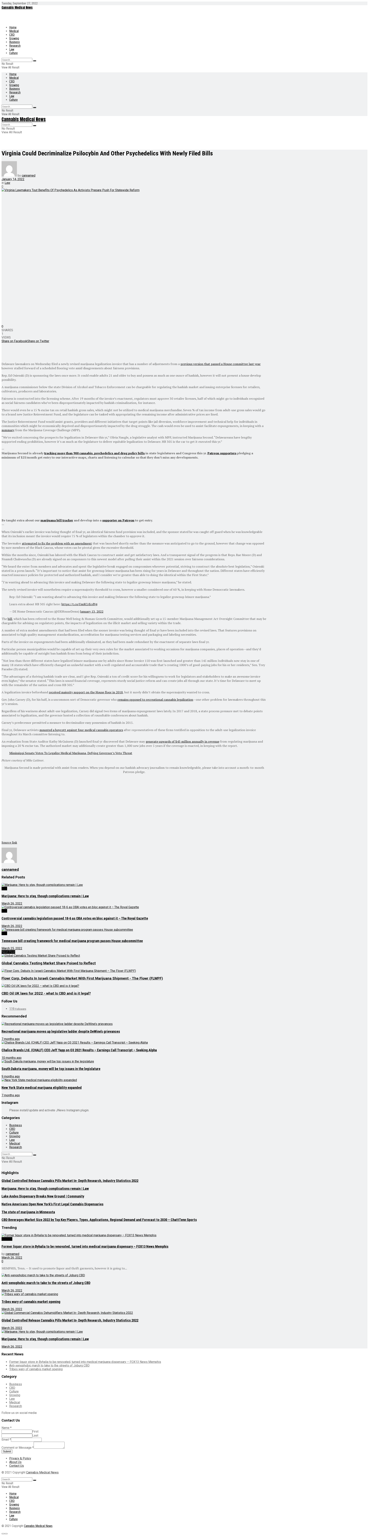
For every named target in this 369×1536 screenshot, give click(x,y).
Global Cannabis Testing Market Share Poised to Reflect (49, 963)
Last (35, 1435)
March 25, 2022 (12, 948)
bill (10, 619)
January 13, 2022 (91, 611)
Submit (7, 1451)
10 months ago (12, 1058)
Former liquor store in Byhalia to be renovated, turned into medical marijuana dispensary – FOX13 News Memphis (85, 1246)
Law (11, 49)
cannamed (28, 175)
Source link (9, 842)
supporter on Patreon (118, 520)
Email (6, 1439)
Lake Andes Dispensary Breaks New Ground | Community (43, 1196)
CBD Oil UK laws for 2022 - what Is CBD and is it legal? (46, 993)
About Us (15, 1462)
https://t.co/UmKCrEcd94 (79, 604)
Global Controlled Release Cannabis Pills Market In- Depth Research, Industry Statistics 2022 (70, 1181)
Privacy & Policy (20, 1458)
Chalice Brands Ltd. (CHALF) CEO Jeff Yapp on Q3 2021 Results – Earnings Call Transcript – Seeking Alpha (79, 1050)
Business (14, 42)
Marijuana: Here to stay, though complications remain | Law (45, 896)
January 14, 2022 (13, 179)
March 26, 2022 (12, 903)
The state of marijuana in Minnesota (28, 1212)
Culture (13, 53)
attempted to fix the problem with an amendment (57, 543)
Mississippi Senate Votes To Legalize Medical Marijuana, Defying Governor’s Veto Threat (70, 753)
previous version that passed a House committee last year (220, 364)
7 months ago (11, 1039)
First (35, 1431)
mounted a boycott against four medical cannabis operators (81, 730)
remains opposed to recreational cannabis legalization (155, 699)
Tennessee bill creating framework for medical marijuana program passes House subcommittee (72, 941)
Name (7, 1428)
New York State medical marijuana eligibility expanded (42, 1088)
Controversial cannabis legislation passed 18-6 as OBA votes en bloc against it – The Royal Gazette (75, 918)
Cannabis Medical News (17, 7)
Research (15, 46)
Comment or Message (18, 1447)
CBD (12, 35)
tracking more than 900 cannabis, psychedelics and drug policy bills (94, 453)
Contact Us (16, 1466)
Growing (14, 38)
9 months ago (11, 1076)
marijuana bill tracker (57, 520)
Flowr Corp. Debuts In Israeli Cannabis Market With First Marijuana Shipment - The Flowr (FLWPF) (82, 978)
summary (8, 430)
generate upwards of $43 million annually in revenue (182, 741)
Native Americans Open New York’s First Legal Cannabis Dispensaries (52, 1204)
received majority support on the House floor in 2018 (86, 692)
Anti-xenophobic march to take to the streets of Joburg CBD (46, 1283)
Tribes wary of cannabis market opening (31, 1302)
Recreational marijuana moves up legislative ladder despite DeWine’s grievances (61, 1031)
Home (13, 27)
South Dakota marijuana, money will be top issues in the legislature (51, 1069)
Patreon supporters (221, 453)
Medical (14, 31)
